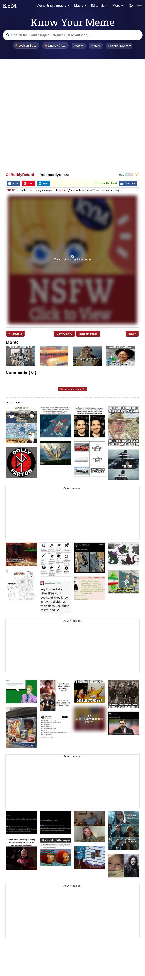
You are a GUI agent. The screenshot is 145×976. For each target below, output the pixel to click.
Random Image (88, 333)
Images (78, 46)
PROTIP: (11, 190)
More (116, 5)
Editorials (97, 5)
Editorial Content (119, 46)
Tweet (44, 183)
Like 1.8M (129, 183)
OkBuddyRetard (20, 175)
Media (78, 5)
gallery (62, 190)
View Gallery (64, 333)
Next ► (132, 333)
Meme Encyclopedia (51, 5)
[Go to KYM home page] (10, 6)
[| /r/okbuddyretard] (72, 260)
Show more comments (72, 389)
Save (30, 183)
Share (14, 183)
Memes (96, 46)
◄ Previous (15, 333)
